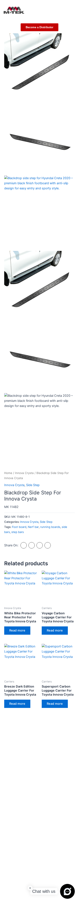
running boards (50, 527)
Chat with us (43, 891)
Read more (17, 630)
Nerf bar (33, 527)
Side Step (33, 485)
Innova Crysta (24, 473)
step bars (17, 532)
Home (8, 473)
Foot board (19, 527)
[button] (73, 10)
